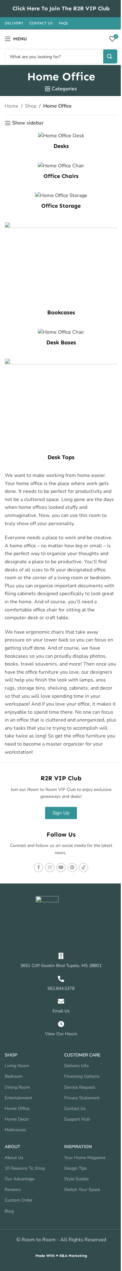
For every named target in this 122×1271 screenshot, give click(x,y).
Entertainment (18, 1098)
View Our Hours (61, 1034)
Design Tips (75, 1168)
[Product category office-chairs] (61, 172)
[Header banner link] (61, 8)
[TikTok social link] (83, 867)
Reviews (13, 1190)
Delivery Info (76, 1066)
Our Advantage (19, 1179)
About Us (14, 1158)
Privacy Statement (81, 1098)
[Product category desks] (61, 142)
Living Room (17, 1066)
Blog (9, 1211)
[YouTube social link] (61, 867)
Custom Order (19, 1200)
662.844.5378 (61, 988)
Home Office (17, 1108)
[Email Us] (61, 1001)
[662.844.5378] (61, 979)
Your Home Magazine (84, 1158)
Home (11, 106)
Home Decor (17, 1119)
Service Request (79, 1087)
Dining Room (17, 1087)
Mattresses (15, 1130)
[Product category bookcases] (61, 270)
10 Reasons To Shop (25, 1168)
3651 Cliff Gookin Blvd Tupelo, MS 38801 (61, 966)
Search (110, 56)
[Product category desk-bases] (61, 339)
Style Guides (76, 1179)
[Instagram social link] (49, 867)
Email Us (61, 1011)
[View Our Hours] (61, 1024)
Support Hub (77, 1119)
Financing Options (81, 1076)
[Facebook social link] (38, 867)
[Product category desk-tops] (61, 411)
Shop (31, 106)
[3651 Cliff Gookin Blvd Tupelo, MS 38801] (61, 956)
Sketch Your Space (82, 1190)
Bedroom (14, 1076)
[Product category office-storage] (61, 202)
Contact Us (75, 1108)
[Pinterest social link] (72, 867)
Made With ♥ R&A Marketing (61, 1255)
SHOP (11, 1055)
